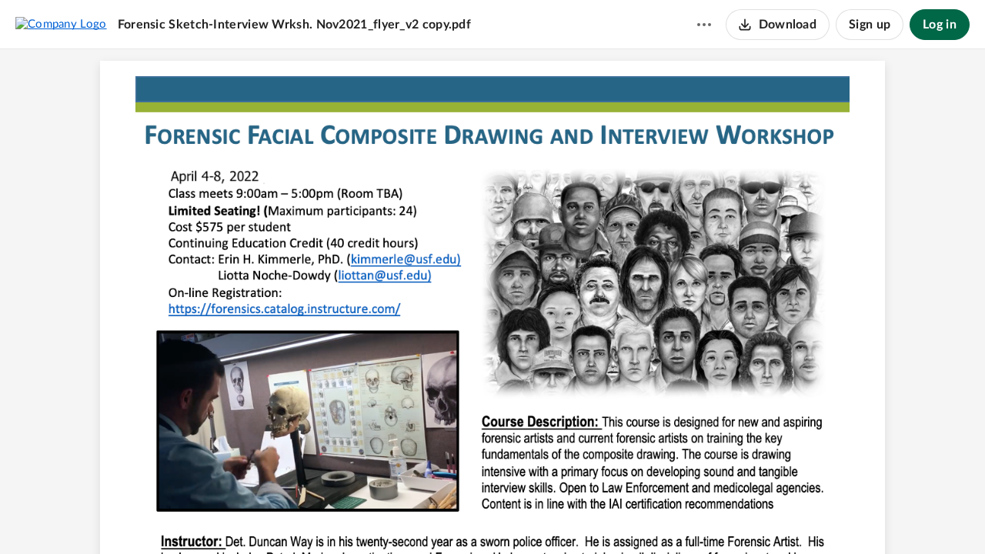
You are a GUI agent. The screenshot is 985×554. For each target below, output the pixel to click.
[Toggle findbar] (434, 516)
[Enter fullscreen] (578, 516)
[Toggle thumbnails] (407, 516)
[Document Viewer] (492, 301)
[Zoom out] (465, 516)
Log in (940, 24)
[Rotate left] (548, 516)
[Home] (61, 24)
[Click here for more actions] (704, 24)
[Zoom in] (518, 516)
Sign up (869, 24)
